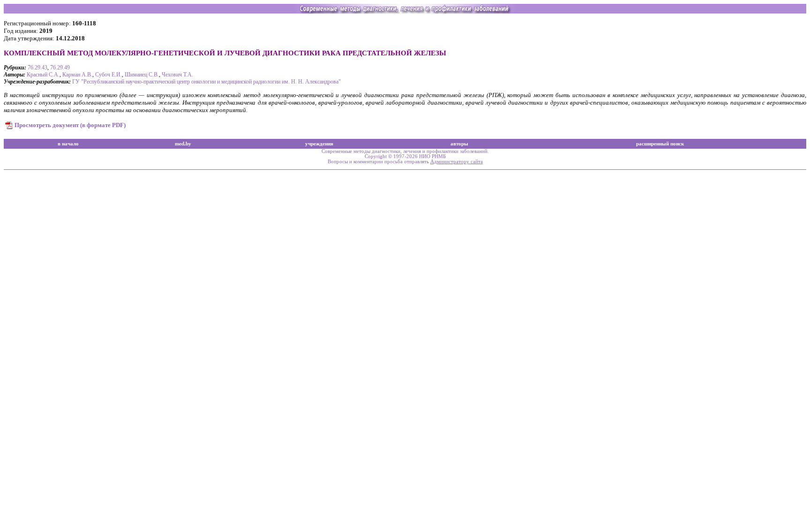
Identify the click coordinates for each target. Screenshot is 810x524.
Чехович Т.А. (177, 74)
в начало (68, 143)
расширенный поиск (660, 143)
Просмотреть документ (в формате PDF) (70, 125)
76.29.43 (37, 67)
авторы (459, 143)
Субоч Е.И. (108, 74)
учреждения (319, 143)
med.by (183, 143)
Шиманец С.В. (142, 74)
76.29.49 (60, 67)
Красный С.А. (43, 74)
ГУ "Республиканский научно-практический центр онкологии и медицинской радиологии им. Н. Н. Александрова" (206, 81)
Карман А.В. (77, 74)
